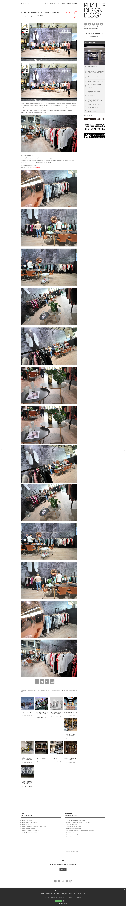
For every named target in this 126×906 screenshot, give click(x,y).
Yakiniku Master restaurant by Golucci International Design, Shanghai (70, 757)
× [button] (124, 889)
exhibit (35, 690)
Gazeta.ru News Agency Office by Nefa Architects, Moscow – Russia (27, 757)
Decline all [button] (67, 900)
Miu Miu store (27, 712)
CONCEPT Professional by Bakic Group (56, 713)
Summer (75, 690)
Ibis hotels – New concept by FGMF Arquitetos (71, 734)
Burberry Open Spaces (70, 712)
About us (45, 3)
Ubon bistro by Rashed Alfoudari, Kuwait (56, 757)
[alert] (63, 897)
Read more (71, 894)
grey (49, 690)
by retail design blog (27, 715)
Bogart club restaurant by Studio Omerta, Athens (42, 757)
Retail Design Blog (35, 167)
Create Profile (94, 37)
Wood (22, 691)
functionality (44, 690)
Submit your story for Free (94, 33)
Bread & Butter (27, 690)
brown (32, 690)
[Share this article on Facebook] (37, 681)
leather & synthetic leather (56, 690)
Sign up (63, 869)
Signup (27, 3)
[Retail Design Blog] (94, 10)
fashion (39, 690)
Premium (63, 3)
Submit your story (55, 3)
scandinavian (69, 690)
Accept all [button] (58, 900)
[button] (45, 897)
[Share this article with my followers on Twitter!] (42, 681)
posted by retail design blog (28, 16)
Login (22, 3)
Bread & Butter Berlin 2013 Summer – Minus (40, 12)
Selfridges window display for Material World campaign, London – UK (27, 782)
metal (64, 690)
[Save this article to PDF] (52, 681)
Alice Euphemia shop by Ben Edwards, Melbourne (42, 713)
